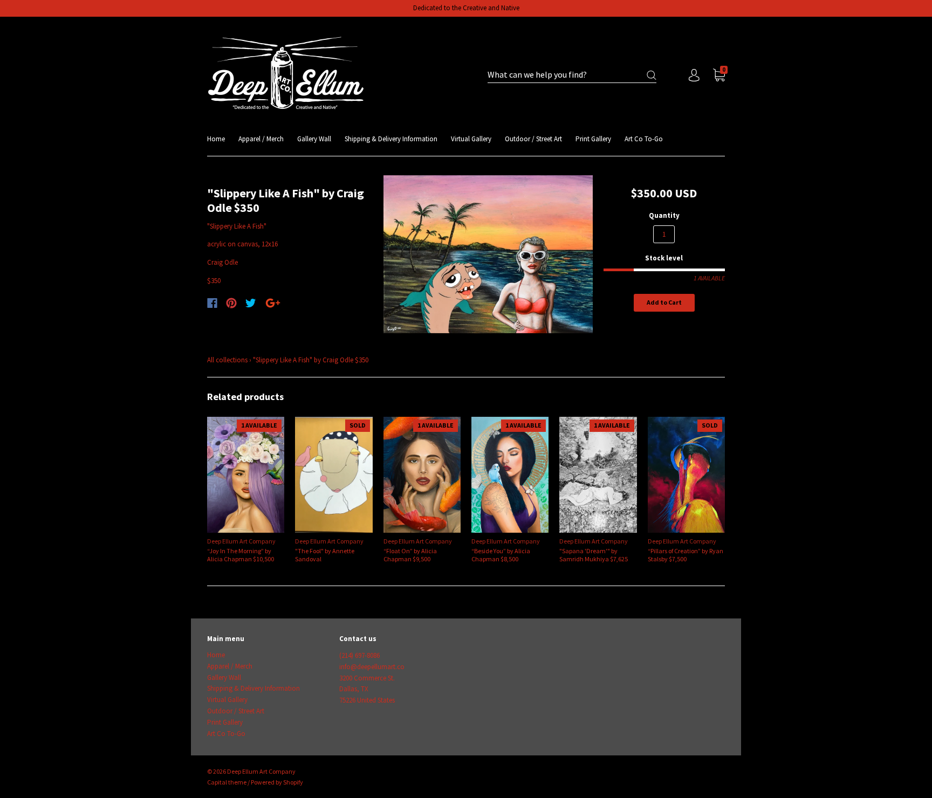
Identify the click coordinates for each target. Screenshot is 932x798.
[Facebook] (212, 303)
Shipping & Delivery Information (391, 138)
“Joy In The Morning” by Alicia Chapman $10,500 (240, 555)
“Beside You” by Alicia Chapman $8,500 (500, 555)
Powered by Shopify (277, 782)
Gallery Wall (314, 138)
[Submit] (651, 75)
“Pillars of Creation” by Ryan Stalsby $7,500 (685, 555)
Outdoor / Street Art (533, 138)
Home (216, 138)
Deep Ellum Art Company (241, 541)
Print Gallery (593, 138)
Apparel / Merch (261, 138)
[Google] (273, 303)
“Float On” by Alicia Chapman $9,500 (410, 555)
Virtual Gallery (471, 138)
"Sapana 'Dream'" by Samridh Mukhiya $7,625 (593, 555)
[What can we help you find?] (572, 75)
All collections (227, 359)
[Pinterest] (231, 303)
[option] (488, 254)
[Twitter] (251, 303)
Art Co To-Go (644, 138)
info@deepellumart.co (372, 666)
